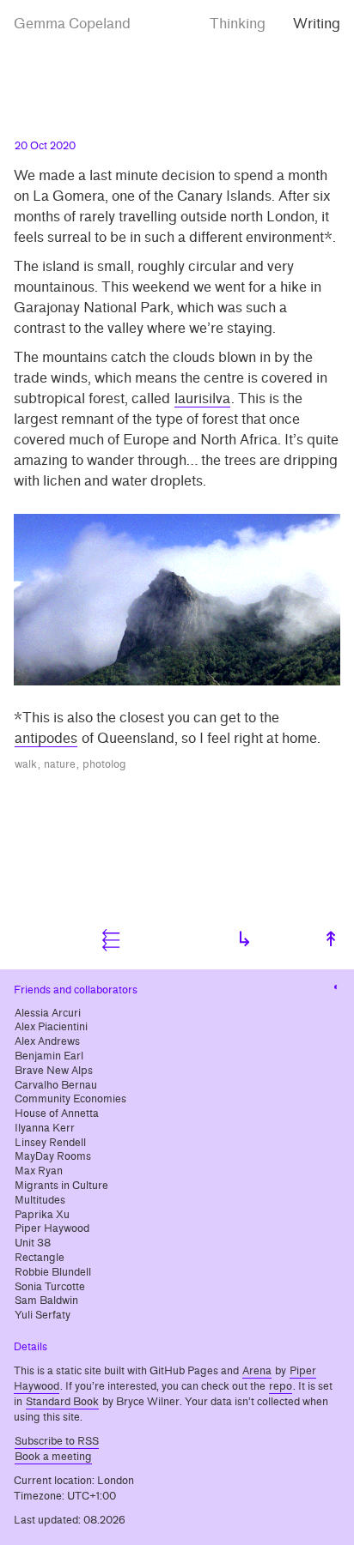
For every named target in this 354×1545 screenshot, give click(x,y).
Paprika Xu (42, 1215)
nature (60, 764)
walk (26, 764)
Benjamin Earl (49, 1056)
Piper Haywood (52, 1228)
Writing (316, 23)
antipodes (46, 738)
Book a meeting (53, 1457)
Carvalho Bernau (56, 1085)
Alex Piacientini (51, 1027)
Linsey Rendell (50, 1143)
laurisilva (202, 398)
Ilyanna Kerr (45, 1128)
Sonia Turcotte (50, 1287)
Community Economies (70, 1099)
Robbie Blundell (53, 1272)
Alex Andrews (47, 1041)
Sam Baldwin (46, 1301)
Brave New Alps (54, 1071)
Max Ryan (39, 1171)
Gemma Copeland (72, 23)
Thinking (238, 23)
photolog (104, 764)
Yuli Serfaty (42, 1315)
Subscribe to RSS (57, 1441)
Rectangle (39, 1258)
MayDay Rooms (53, 1156)
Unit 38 (33, 1243)
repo (280, 1386)
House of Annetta (57, 1113)
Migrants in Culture (61, 1186)
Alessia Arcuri (48, 1013)
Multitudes (40, 1200)
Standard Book (62, 1402)
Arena (257, 1371)
